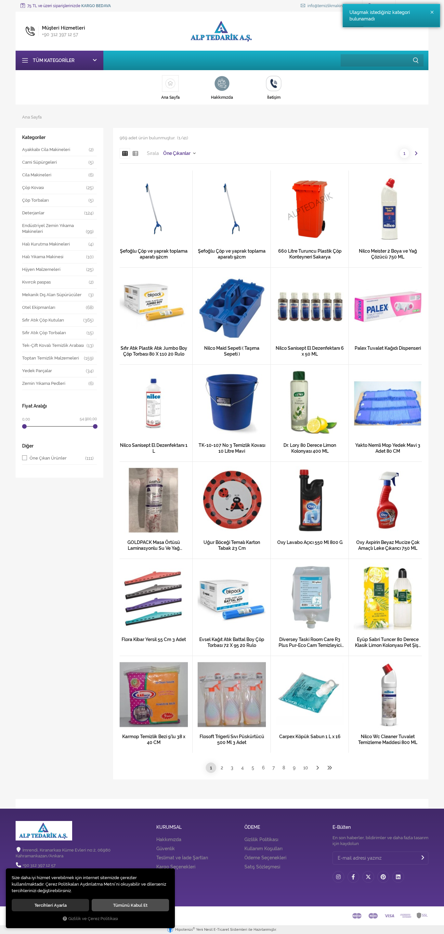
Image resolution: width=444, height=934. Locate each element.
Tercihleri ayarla (50, 905)
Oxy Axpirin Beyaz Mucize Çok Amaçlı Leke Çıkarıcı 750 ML (388, 545)
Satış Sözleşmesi (262, 866)
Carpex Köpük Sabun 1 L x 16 (310, 736)
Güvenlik (165, 848)
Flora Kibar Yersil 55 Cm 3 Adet (154, 639)
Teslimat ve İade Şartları (182, 857)
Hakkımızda (168, 839)
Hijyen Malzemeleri (41, 269)
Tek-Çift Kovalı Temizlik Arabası (53, 345)
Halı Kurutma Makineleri (46, 244)
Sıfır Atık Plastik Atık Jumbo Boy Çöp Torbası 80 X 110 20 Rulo (154, 351)
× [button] (432, 12)
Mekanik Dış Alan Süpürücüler (52, 294)
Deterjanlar (33, 212)
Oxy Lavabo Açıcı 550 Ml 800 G (310, 542)
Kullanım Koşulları (263, 848)
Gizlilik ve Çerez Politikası (93, 918)
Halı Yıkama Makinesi (42, 256)
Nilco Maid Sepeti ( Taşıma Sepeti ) (231, 351)
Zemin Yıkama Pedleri (43, 383)
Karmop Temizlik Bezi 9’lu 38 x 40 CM (153, 739)
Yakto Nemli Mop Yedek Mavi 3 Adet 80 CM (387, 448)
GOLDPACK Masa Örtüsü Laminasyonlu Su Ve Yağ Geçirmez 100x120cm (153, 545)
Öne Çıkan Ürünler (62, 458)
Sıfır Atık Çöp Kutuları (43, 320)
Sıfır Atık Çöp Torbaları (44, 332)
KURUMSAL (169, 827)
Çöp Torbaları (35, 200)
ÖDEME (252, 827)
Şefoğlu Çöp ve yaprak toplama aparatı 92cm (154, 253)
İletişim (164, 885)
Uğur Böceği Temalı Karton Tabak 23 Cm (231, 545)
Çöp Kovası (33, 187)
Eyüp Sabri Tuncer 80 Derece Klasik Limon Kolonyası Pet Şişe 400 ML (388, 642)
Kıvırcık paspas (36, 282)
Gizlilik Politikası (261, 839)
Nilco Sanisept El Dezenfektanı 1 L (154, 448)
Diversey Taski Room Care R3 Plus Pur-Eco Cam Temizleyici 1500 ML (310, 642)
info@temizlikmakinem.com (332, 6)
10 (305, 767)
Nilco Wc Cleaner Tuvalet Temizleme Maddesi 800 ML (387, 739)
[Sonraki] (416, 153)
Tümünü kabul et (130, 905)
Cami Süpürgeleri (39, 162)
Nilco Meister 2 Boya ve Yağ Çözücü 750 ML (388, 253)
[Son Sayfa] (329, 768)
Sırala (153, 153)
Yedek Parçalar (37, 370)
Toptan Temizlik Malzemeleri (50, 358)
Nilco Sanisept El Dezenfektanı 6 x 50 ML (310, 351)
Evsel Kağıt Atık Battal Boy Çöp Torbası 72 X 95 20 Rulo (231, 642)
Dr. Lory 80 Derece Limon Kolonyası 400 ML (309, 448)
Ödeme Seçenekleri (265, 857)
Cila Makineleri (36, 174)
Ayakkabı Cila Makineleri (46, 149)
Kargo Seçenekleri (175, 866)
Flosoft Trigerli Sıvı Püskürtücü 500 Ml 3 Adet (232, 739)
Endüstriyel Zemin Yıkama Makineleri (48, 228)
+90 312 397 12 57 (39, 865)
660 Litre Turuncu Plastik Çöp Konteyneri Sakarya (310, 253)
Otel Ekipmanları (38, 307)
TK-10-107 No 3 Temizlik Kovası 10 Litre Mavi (232, 448)
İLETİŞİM (165, 873)
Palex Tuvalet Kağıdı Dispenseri (388, 348)
